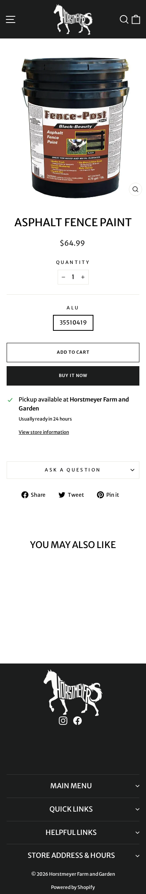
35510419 (73, 322)
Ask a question (73, 470)
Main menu (71, 785)
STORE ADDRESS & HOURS (71, 855)
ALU (73, 308)
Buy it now (73, 375)
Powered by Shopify (73, 887)
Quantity (73, 262)
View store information (44, 432)
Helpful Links (71, 832)
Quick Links (71, 809)
